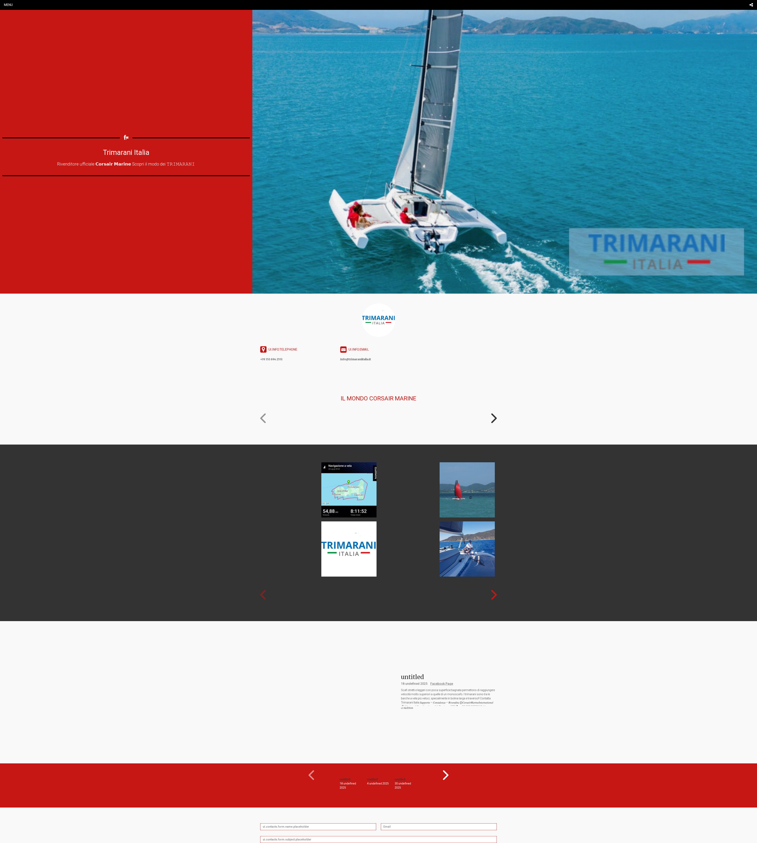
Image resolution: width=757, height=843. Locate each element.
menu (8, 5)
